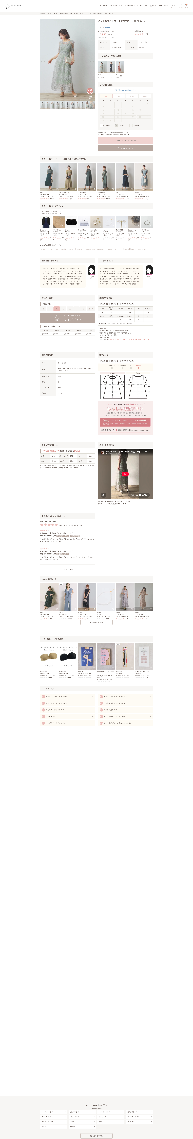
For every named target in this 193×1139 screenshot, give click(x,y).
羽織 (100, 1122)
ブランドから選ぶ (116, 6)
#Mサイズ (79, 249)
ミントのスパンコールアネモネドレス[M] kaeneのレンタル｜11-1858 (13, 6)
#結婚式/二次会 (101, 249)
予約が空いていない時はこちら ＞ (125, 90)
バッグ (72, 1122)
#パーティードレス (53, 249)
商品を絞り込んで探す (97, 1136)
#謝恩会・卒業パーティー (115, 249)
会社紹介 (153, 6)
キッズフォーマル (47, 1122)
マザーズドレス (47, 1117)
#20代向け (63, 249)
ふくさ (44, 1127)
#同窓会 (133, 249)
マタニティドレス (104, 1112)
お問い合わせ (163, 6)
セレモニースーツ (133, 1117)
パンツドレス (74, 1112)
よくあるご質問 (142, 6)
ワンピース (102, 1117)
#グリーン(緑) (142, 249)
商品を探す (103, 6)
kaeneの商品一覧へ (96, 622)
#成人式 (126, 249)
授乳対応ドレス (132, 1112)
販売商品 (73, 1127)
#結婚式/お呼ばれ (90, 249)
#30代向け (72, 249)
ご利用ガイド (129, 6)
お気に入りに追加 (127, 148)
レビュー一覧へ (68, 570)
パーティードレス (47, 1112)
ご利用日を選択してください (125, 140)
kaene (107, 27)
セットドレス (74, 1117)
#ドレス (43, 249)
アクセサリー (131, 1122)
